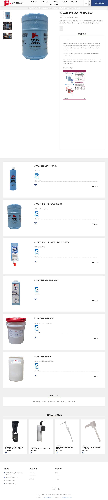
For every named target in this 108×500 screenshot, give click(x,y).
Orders (57, 473)
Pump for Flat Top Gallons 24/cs (64, 448)
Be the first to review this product (69, 17)
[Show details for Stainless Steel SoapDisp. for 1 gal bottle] (93, 431)
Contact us (32, 473)
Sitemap (57, 479)
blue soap (35, 401)
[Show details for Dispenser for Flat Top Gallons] (41, 431)
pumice (51, 401)
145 (64, 401)
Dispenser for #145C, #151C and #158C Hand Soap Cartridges (14, 448)
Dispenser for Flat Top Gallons (40, 449)
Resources (32, 476)
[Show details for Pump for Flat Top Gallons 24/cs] (67, 431)
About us (32, 479)
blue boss (70, 401)
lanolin (58, 401)
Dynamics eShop (48, 497)
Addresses (58, 476)
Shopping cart (99, 3)
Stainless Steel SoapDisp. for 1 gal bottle (91, 448)
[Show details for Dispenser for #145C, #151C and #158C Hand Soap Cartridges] (15, 431)
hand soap (43, 401)
